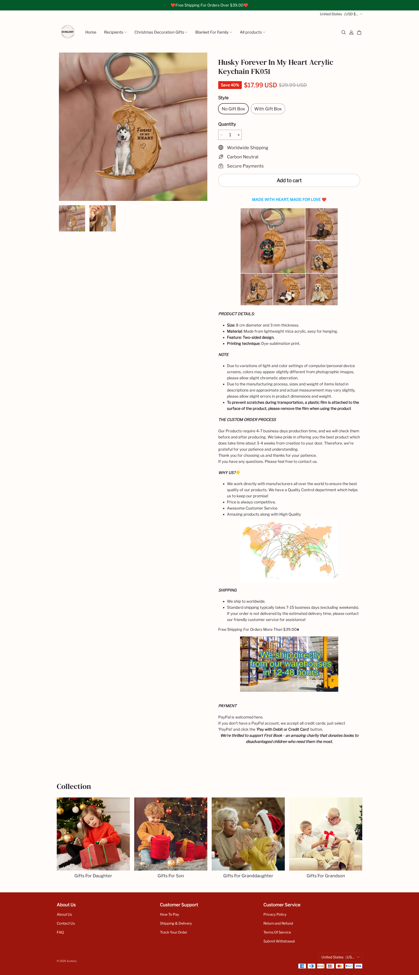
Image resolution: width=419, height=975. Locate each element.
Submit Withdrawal (279, 941)
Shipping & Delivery (176, 923)
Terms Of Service (277, 932)
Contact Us (66, 923)
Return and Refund (278, 923)
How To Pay (169, 914)
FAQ (60, 932)
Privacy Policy (275, 914)
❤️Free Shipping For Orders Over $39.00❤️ (209, 5)
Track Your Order (173, 932)
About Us (64, 914)
